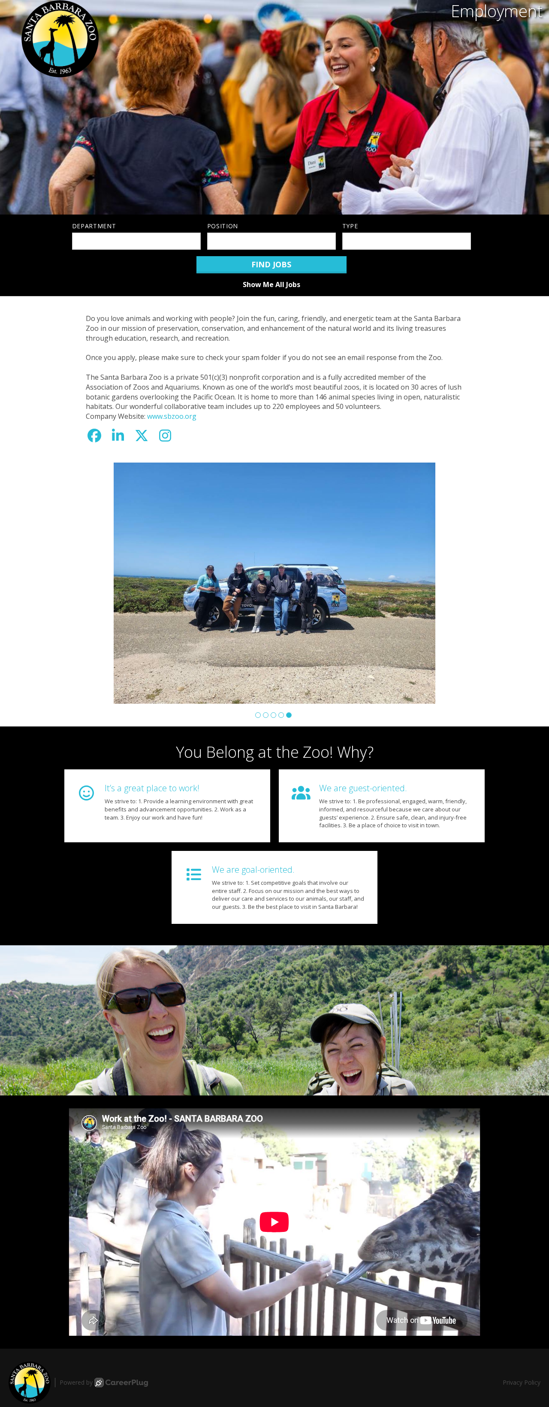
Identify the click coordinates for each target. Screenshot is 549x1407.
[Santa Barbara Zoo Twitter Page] (141, 435)
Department (94, 226)
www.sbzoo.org (171, 416)
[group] (274, 583)
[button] (258, 715)
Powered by (76, 1382)
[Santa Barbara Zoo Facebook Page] (94, 435)
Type (350, 226)
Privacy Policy (521, 1382)
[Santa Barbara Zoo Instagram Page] (165, 435)
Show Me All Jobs (271, 284)
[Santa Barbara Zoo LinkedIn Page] (118, 435)
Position (222, 226)
